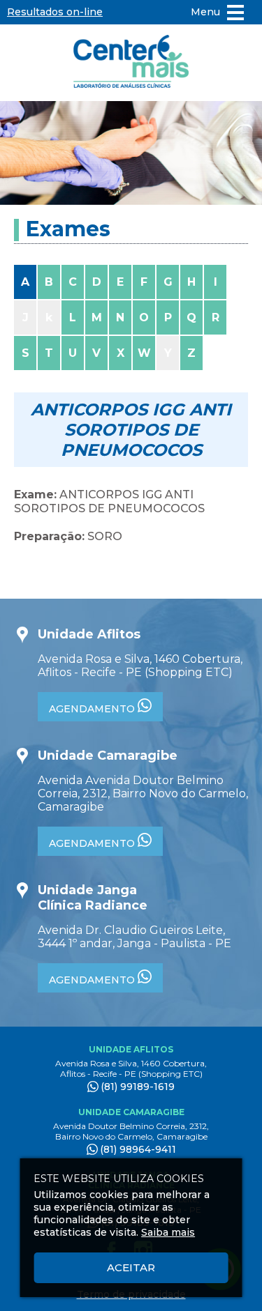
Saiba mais (168, 1232)
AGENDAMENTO (93, 709)
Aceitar (131, 1267)
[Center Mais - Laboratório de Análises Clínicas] (131, 63)
